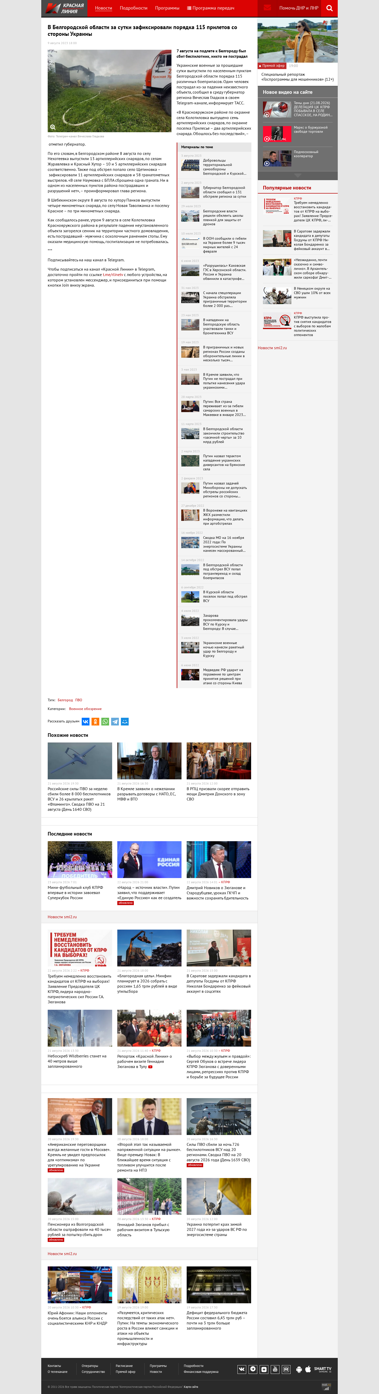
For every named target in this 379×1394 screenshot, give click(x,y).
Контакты (54, 1366)
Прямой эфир (125, 1372)
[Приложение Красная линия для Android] (299, 1370)
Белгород (65, 700)
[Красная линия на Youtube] (275, 1369)
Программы (167, 8)
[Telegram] (115, 721)
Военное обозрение (85, 709)
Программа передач (213, 8)
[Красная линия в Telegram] (253, 1369)
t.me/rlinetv (113, 274)
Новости (103, 8)
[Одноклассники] (95, 721)
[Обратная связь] (267, 8)
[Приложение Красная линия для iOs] (308, 1370)
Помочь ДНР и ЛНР (298, 8)
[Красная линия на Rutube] (286, 1369)
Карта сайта (191, 1387)
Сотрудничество (93, 1372)
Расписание (124, 1366)
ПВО (78, 700)
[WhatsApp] (105, 721)
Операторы (90, 1366)
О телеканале (58, 1372)
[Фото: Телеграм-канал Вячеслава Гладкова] (109, 91)
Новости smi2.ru (62, 917)
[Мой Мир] (125, 721)
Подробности (133, 8)
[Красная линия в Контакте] (241, 1369)
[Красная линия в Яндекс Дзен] (264, 1369)
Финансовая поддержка (201, 1372)
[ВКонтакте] (85, 721)
